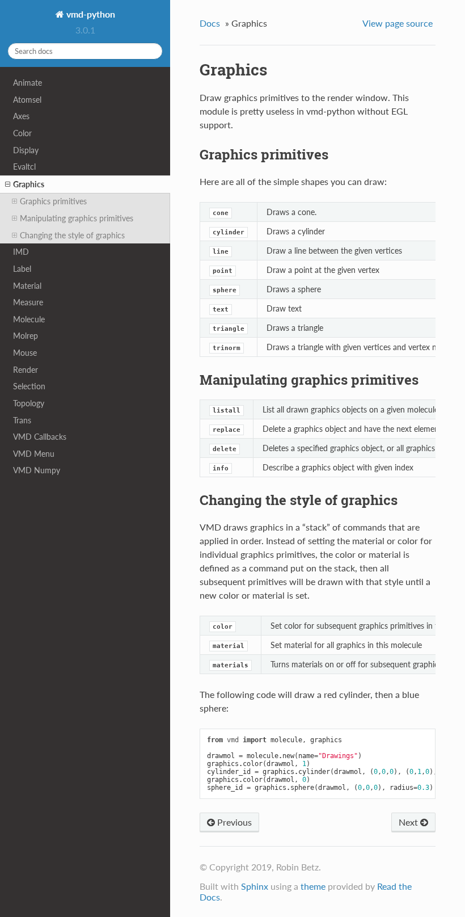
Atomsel (27, 99)
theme (313, 886)
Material (27, 286)
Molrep (25, 335)
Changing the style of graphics (72, 235)
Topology (28, 403)
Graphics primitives (53, 201)
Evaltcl (24, 166)
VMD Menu (33, 453)
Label (22, 269)
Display (26, 150)
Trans (22, 420)
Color (22, 133)
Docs (210, 23)
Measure (28, 302)
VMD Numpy (36, 470)
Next (409, 822)
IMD (21, 251)
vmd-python (89, 14)
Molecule (29, 319)
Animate (27, 82)
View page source (397, 23)
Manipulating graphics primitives (76, 218)
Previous (233, 822)
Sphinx (254, 886)
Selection (29, 386)
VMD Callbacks (39, 436)
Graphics (28, 184)
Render (25, 370)
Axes (21, 116)
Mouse (25, 352)
